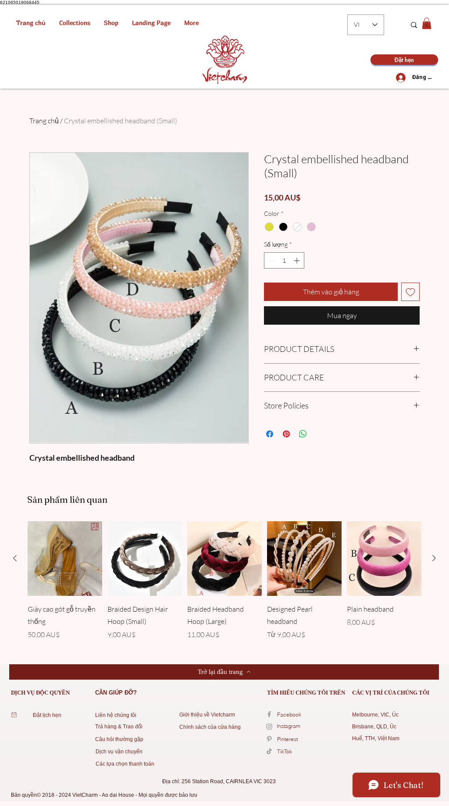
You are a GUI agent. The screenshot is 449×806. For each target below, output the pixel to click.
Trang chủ (44, 120)
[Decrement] (270, 260)
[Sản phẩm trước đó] (15, 558)
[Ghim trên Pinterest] (286, 434)
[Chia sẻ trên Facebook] (269, 434)
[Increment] (297, 260)
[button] (75, 22)
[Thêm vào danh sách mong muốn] (410, 292)
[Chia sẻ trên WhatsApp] (303, 434)
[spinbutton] (284, 260)
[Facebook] (269, 714)
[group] (224, 586)
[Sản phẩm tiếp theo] (434, 558)
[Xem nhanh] (65, 558)
